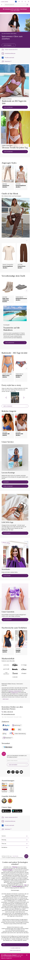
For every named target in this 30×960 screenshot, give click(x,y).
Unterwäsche (17, 691)
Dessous (11, 691)
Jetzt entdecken (8, 107)
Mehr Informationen (15, 950)
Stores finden (7, 575)
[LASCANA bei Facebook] (8, 772)
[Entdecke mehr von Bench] (15, 669)
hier (25, 885)
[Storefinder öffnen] (19, 1)
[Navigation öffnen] (1, 4)
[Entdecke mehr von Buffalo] (15, 665)
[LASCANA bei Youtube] (21, 772)
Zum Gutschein (7, 619)
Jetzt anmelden (13, 765)
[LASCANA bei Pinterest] (17, 772)
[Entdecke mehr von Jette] (6, 669)
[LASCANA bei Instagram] (13, 772)
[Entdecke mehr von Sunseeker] (24, 665)
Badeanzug (15, 692)
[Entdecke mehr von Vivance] (24, 673)
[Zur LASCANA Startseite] (4, 2)
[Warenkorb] (28, 1)
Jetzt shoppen (7, 45)
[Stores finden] (15, 554)
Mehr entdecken (7, 406)
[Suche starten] (27, 4)
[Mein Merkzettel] (25, 1)
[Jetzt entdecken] (14, 82)
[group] (15, 397)
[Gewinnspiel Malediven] (15, 313)
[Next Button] (24, 397)
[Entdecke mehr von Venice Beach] (6, 673)
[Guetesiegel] (10, 800)
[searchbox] (14, 4)
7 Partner (14, 867)
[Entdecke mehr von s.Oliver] (24, 669)
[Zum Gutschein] (15, 596)
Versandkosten (15, 856)
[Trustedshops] (4, 800)
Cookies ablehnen (17, 886)
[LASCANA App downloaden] (15, 507)
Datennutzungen (7, 870)
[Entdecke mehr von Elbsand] (15, 677)
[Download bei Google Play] (17, 810)
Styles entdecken (8, 486)
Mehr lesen (6, 699)
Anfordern (6, 482)
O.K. (4, 945)
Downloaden (6, 533)
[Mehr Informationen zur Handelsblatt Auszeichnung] (11, 787)
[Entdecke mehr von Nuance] (15, 673)
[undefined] (26, 178)
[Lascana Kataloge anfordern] (15, 457)
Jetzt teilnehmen (9, 342)
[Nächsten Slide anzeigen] (26, 240)
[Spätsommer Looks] (15, 23)
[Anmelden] (22, 1)
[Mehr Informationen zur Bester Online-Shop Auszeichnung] (4, 787)
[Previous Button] (6, 397)
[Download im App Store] (6, 810)
